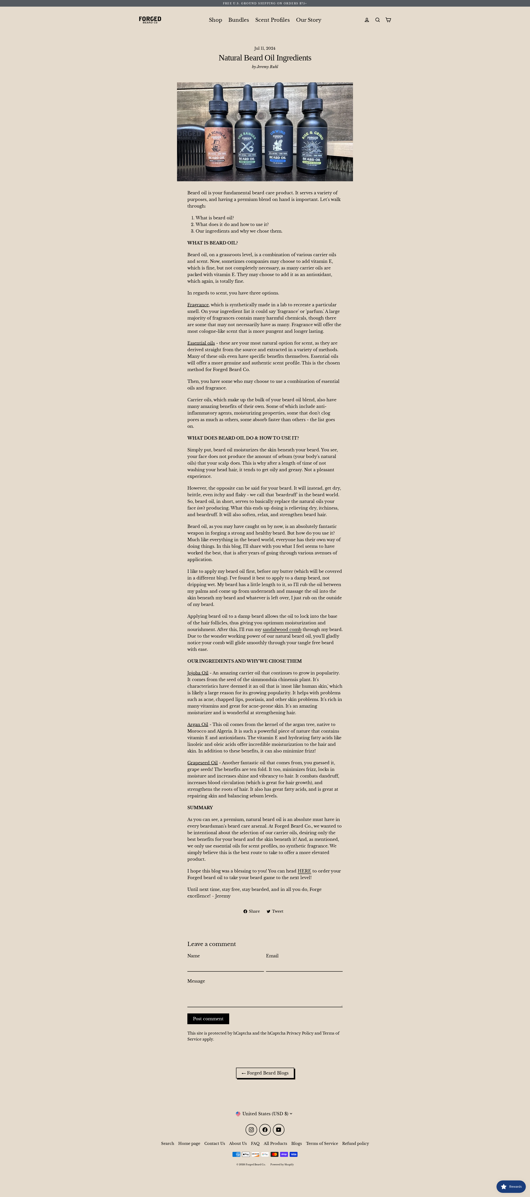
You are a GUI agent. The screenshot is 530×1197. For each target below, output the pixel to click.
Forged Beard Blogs (267, 1073)
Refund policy (355, 1143)
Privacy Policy (300, 1033)
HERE (304, 871)
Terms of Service (322, 1143)
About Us (238, 1143)
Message (196, 981)
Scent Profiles (272, 20)
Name (193, 955)
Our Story (308, 20)
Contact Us (214, 1143)
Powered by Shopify (282, 1164)
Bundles (238, 20)
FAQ (255, 1143)
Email (272, 955)
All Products (275, 1143)
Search (167, 1143)
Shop (215, 20)
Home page (189, 1143)
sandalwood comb (282, 629)
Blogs (296, 1143)
